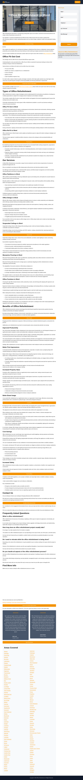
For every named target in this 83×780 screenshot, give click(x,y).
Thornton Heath (33, 688)
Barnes (31, 701)
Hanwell (31, 738)
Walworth (6, 733)
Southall (31, 750)
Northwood (32, 764)
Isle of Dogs (6, 700)
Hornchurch (6, 706)
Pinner (31, 756)
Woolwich (6, 676)
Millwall (5, 702)
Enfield (5, 756)
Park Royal (32, 707)
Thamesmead (7, 673)
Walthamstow (7, 669)
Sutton (31, 734)
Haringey (6, 727)
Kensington (32, 668)
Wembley (32, 715)
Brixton (5, 768)
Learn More (29, 402)
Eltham (5, 719)
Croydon (32, 695)
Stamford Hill (7, 708)
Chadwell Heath (7, 665)
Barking (4, 602)
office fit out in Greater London (25, 86)
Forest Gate (14, 602)
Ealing (31, 727)
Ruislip (31, 762)
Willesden (32, 680)
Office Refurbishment (48, 53)
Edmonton (6, 717)
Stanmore (32, 723)
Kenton (31, 721)
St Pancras (6, 745)
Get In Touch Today (29, 43)
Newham (19, 602)
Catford (5, 747)
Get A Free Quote (29, 642)
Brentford (32, 725)
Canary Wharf (7, 688)
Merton (31, 697)
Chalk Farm (6, 760)
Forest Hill (6, 762)
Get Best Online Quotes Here (29, 503)
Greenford (32, 740)
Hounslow (32, 754)
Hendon (31, 676)
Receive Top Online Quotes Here (29, 605)
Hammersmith (33, 690)
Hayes (31, 760)
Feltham (31, 768)
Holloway (6, 729)
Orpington (32, 672)
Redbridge (8, 602)
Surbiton (31, 752)
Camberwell (6, 749)
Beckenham (32, 656)
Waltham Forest (7, 678)
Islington (6, 723)
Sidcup (5, 741)
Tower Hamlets (7, 690)
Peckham (6, 735)
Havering (6, 704)
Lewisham (6, 725)
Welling (5, 713)
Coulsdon (32, 742)
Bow (5, 680)
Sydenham (32, 651)
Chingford (6, 696)
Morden (31, 717)
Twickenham (32, 744)
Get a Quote (28, 22)
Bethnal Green (7, 698)
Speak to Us (29, 234)
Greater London (7, 682)
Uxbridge (32, 772)
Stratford (6, 667)
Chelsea (31, 660)
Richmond (32, 731)
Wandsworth (32, 682)
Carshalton (32, 719)
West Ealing (32, 729)
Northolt (31, 746)
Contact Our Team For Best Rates (29, 83)
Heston (31, 758)
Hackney (6, 692)
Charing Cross (7, 751)
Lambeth (6, 770)
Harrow (31, 736)
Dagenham (6, 671)
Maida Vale (32, 658)
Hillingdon (32, 770)
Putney (31, 692)
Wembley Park (33, 709)
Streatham (32, 670)
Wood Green (7, 731)
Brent (31, 674)
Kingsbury (32, 693)
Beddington (32, 711)
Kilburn (31, 664)
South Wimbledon (34, 703)
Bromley (6, 674)
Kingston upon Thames (35, 748)
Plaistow (6, 663)
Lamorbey (6, 737)
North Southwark (7, 739)
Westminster (6, 758)
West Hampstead (33, 662)
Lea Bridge (6, 686)
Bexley (5, 743)
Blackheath (6, 715)
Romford (6, 684)
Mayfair (5, 764)
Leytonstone (6, 661)
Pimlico (5, 766)
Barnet (31, 678)
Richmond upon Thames (35, 732)
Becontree (23, 602)
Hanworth (32, 766)
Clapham (32, 654)
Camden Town (7, 752)
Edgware (32, 713)
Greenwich (6, 710)
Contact (77, 2)
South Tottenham (7, 712)
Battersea (32, 666)
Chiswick (32, 705)
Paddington (32, 653)
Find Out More (29, 141)
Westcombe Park (7, 694)
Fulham (31, 684)
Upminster (6, 721)
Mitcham (31, 699)
